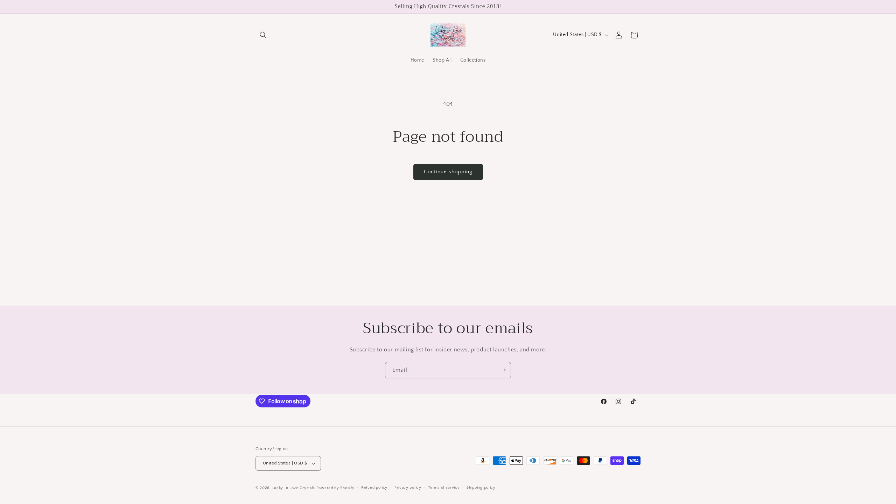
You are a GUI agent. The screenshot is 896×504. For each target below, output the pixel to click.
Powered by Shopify (335, 488)
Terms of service (444, 487)
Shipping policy (481, 487)
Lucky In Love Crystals (293, 488)
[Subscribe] (503, 370)
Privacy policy (407, 487)
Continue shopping (448, 172)
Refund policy (374, 487)
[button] (263, 35)
